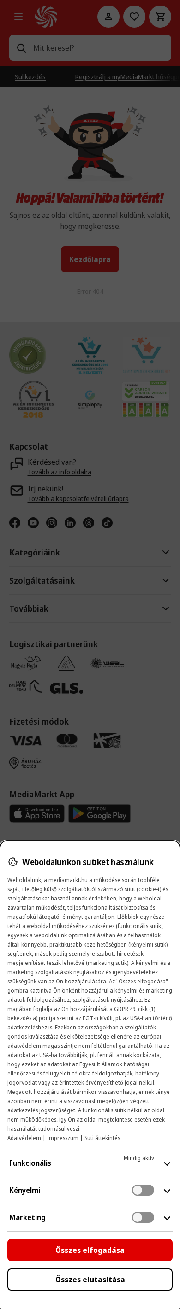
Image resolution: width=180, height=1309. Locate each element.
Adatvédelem (24, 1138)
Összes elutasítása (90, 1279)
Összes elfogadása (90, 1250)
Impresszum (62, 1138)
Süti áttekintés (102, 1138)
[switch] (143, 1190)
